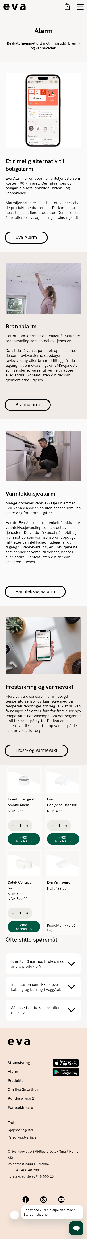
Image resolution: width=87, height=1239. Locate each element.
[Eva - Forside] (19, 1042)
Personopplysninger (23, 1137)
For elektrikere (20, 1107)
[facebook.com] (25, 1199)
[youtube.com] (61, 1199)
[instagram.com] (43, 1199)
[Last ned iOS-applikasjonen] (65, 1063)
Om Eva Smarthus (23, 1089)
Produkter (16, 1080)
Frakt (12, 1123)
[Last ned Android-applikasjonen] (65, 1072)
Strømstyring (19, 1062)
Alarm (13, 1071)
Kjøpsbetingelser (20, 1130)
